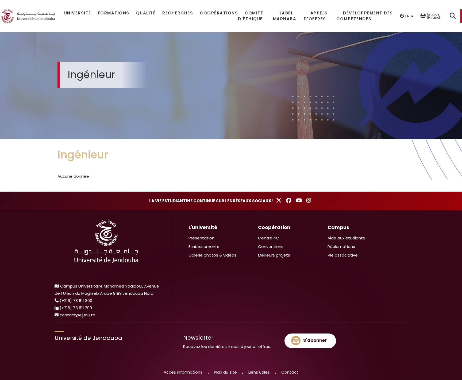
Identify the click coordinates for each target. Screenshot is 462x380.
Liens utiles (259, 372)
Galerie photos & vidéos (212, 255)
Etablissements (203, 246)
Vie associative (343, 255)
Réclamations (341, 246)
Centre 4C (268, 238)
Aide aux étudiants (346, 238)
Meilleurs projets (274, 255)
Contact (289, 372)
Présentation (201, 238)
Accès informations (183, 372)
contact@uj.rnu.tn (77, 315)
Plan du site (225, 372)
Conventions (270, 246)
